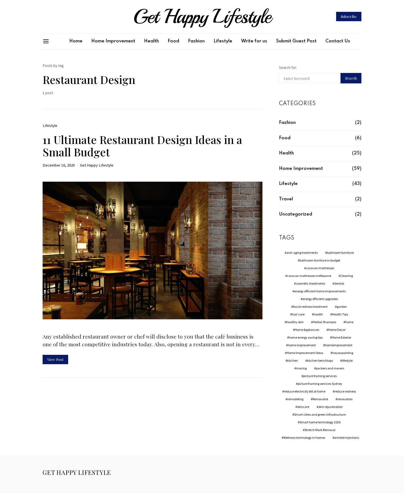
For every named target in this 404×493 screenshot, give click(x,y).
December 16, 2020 (59, 165)
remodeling (295, 399)
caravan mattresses (320, 268)
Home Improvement (113, 41)
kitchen (292, 360)
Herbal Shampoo (324, 322)
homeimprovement (338, 345)
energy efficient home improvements (320, 291)
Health (151, 41)
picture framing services (320, 376)
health (318, 314)
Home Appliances (307, 330)
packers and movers (330, 368)
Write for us (254, 41)
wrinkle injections (346, 437)
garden (342, 306)
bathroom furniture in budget (320, 260)
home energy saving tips (306, 337)
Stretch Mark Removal (320, 430)
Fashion (196, 41)
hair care (298, 314)
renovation (345, 399)
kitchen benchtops (320, 360)
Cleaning (346, 276)
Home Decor (336, 330)
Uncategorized (295, 214)
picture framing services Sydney (320, 384)
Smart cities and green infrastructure (320, 414)
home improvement (302, 345)
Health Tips (340, 314)
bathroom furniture (340, 252)
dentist (339, 283)
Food (173, 41)
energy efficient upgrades (320, 299)
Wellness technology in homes (304, 437)
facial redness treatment (310, 306)
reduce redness (345, 391)
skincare (303, 407)
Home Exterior (341, 337)
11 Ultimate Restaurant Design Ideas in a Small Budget (142, 145)
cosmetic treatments (310, 283)
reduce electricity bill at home (304, 391)
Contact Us (337, 41)
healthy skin (295, 322)
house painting (342, 353)
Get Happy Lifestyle (202, 16)
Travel (286, 199)
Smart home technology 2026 (320, 422)
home (349, 322)
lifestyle (347, 360)
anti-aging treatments (302, 252)
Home (75, 41)
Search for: (288, 67)
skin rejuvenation (330, 407)
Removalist (320, 399)
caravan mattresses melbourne (309, 276)
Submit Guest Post (296, 41)
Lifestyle (223, 41)
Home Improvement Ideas (305, 353)
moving (301, 368)
